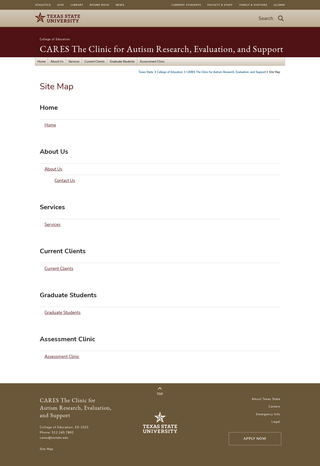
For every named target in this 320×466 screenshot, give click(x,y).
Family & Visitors (253, 5)
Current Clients (94, 61)
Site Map (46, 449)
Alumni (279, 5)
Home (42, 61)
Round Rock (99, 5)
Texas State (146, 72)
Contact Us (64, 181)
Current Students (186, 5)
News (120, 5)
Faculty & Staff (220, 5)
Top (160, 394)
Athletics (43, 5)
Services (74, 61)
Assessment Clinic (152, 61)
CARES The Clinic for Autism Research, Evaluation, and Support (161, 49)
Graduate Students (122, 61)
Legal (276, 422)
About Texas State (266, 399)
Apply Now (255, 438)
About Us (57, 61)
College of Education (55, 39)
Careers (274, 406)
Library (77, 5)
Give (60, 5)
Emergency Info (268, 414)
